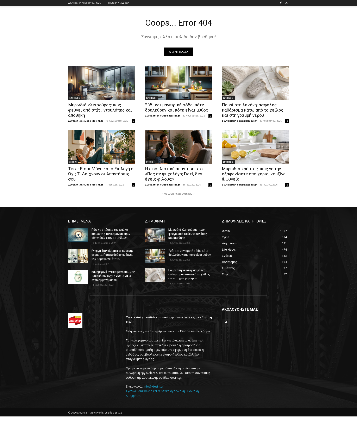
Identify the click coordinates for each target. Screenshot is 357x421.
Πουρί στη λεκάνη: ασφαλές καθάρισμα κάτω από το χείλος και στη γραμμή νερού (252, 110)
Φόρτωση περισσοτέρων (177, 193)
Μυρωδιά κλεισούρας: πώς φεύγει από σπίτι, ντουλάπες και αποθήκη (100, 110)
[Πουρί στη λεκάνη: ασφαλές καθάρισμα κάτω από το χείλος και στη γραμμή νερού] (255, 83)
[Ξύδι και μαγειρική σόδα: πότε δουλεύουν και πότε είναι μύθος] (178, 83)
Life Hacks (74, 97)
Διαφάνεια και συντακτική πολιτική (161, 391)
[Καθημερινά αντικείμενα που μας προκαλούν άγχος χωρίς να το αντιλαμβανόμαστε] (78, 277)
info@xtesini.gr (153, 386)
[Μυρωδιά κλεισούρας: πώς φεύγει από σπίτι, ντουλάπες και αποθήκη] (101, 83)
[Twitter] (286, 3)
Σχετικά (131, 391)
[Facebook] (280, 3)
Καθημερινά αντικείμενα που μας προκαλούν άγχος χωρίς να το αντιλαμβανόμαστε (113, 276)
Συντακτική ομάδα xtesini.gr (85, 120)
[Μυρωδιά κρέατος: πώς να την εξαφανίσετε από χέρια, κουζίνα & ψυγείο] (255, 147)
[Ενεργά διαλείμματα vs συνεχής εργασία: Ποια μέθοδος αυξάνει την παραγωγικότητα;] (78, 256)
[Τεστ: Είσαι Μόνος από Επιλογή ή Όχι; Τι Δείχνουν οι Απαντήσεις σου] (101, 147)
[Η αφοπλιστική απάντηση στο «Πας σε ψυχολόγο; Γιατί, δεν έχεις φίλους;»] (178, 147)
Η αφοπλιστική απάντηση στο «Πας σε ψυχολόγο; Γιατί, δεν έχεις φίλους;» (174, 174)
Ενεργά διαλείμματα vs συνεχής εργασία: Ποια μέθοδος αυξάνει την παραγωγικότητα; (112, 254)
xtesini (73, 161)
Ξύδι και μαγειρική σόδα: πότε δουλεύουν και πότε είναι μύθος (176, 107)
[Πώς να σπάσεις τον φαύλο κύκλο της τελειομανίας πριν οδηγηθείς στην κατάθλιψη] (78, 235)
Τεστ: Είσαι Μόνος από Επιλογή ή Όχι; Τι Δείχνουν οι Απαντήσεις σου (100, 174)
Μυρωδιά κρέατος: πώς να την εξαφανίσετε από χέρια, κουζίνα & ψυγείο (254, 174)
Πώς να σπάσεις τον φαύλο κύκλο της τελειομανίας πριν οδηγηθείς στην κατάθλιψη (111, 233)
